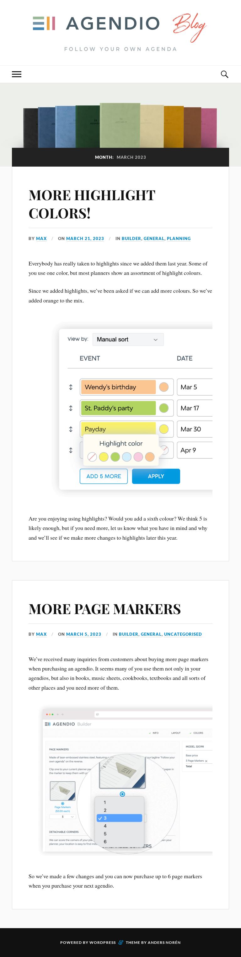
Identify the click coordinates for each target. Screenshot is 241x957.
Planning (179, 238)
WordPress (102, 942)
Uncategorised (183, 634)
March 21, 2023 (85, 238)
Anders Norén (164, 942)
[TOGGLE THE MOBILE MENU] (16, 74)
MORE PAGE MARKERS (105, 608)
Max (41, 238)
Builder (131, 238)
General (154, 238)
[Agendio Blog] (120, 46)
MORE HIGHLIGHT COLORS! (92, 203)
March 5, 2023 (83, 634)
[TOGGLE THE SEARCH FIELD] (224, 74)
